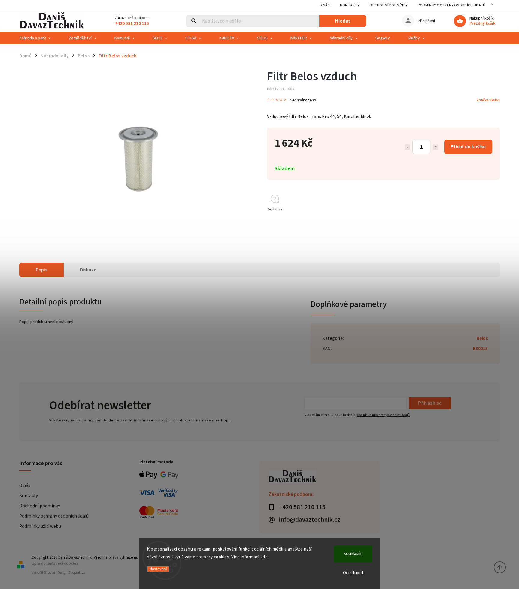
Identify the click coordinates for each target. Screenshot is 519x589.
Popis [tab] (41, 270)
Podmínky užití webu (40, 526)
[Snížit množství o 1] (407, 147)
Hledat (342, 20)
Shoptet (49, 572)
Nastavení (158, 569)
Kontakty (349, 5)
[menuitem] (39, 38)
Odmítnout (353, 573)
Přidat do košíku (468, 146)
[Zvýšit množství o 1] (435, 147)
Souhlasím (353, 554)
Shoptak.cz (76, 572)
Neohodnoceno (303, 100)
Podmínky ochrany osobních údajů (452, 5)
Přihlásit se (430, 403)
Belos (482, 338)
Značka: (488, 100)
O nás (324, 5)
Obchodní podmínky (388, 5)
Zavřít (481, 220)
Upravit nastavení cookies (55, 563)
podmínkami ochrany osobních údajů (383, 415)
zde (264, 557)
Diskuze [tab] (88, 270)
